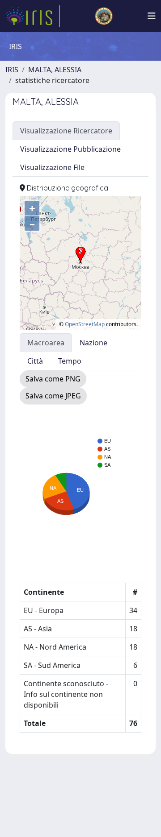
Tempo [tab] (69, 361)
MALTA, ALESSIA (54, 70)
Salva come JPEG (53, 396)
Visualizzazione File (52, 167)
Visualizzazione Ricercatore (66, 131)
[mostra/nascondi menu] (152, 16)
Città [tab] (35, 361)
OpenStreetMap (85, 324)
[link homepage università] (104, 16)
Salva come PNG (52, 379)
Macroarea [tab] (45, 343)
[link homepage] (32, 16)
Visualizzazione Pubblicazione (70, 149)
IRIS (11, 70)
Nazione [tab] (93, 343)
